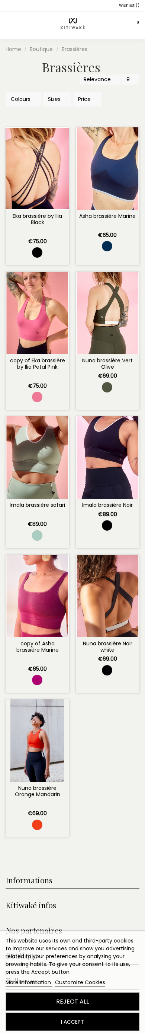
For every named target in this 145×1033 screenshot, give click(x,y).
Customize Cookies (80, 982)
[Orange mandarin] (37, 825)
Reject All (72, 1001)
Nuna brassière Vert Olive (107, 364)
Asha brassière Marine (107, 216)
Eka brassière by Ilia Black (37, 219)
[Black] (37, 252)
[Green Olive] (107, 387)
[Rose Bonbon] (37, 397)
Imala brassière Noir (107, 505)
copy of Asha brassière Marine (37, 647)
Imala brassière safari (37, 505)
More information (29, 982)
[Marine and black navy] (107, 246)
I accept (72, 1022)
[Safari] (37, 535)
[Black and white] (107, 670)
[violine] (37, 680)
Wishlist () (128, 5)
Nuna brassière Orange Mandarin (37, 791)
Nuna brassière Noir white (107, 647)
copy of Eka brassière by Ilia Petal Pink (37, 364)
